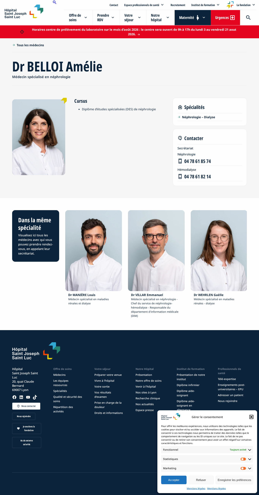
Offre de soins (75, 17)
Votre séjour (128, 17)
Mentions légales (196, 488)
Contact (114, 5)
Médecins (59, 375)
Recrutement (178, 5)
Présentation (144, 375)
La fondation (244, 5)
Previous (56, 264)
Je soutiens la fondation (29, 428)
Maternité (186, 17)
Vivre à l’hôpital (104, 380)
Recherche (248, 17)
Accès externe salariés (26, 442)
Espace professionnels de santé (141, 5)
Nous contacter (28, 406)
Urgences (222, 17)
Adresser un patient (230, 395)
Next (250, 264)
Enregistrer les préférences (234, 480)
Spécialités (60, 391)
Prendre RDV (103, 17)
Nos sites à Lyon (146, 392)
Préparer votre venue (108, 375)
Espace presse (145, 410)
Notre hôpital (156, 17)
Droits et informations (108, 413)
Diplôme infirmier (188, 385)
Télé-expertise (227, 379)
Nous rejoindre (24, 416)
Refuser (201, 480)
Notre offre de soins (149, 380)
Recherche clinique (148, 398)
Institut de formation (203, 5)
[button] (251, 417)
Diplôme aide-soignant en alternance (186, 405)
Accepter (173, 480)
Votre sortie (102, 386)
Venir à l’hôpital (146, 386)
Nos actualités (145, 404)
